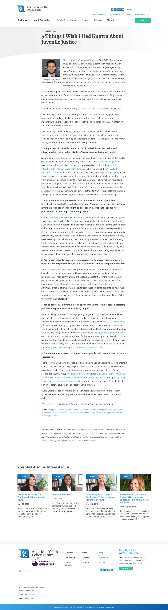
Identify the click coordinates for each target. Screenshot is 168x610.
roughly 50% (114, 276)
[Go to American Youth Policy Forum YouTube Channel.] (117, 9)
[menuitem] (101, 570)
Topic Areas (23, 20)
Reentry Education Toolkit (91, 347)
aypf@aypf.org (29, 598)
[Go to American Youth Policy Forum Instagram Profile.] (120, 9)
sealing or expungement (105, 332)
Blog (54, 31)
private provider (83, 217)
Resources (98, 20)
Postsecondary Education (84, 412)
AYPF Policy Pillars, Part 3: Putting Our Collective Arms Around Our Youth (100, 497)
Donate (143, 20)
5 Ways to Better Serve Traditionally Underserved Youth (31, 497)
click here (92, 441)
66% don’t (74, 187)
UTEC (111, 373)
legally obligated (109, 161)
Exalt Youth (102, 373)
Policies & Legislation (66, 20)
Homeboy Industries (78, 377)
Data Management (89, 409)
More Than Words (97, 377)
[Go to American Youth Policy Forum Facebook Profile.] (115, 9)
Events (84, 20)
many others (120, 377)
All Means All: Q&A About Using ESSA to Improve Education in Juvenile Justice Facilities (134, 498)
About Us (111, 20)
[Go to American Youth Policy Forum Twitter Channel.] (112, 9)
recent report (62, 158)
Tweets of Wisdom (61, 494)
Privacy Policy (95, 607)
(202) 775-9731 (29, 594)
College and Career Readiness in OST (64, 409)
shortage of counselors (68, 381)
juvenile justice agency (60, 217)
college (73, 314)
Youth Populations (42, 20)
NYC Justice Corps (58, 377)
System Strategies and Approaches (111, 412)
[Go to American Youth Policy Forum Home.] (32, 7)
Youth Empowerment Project (82, 373)
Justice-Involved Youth (62, 412)
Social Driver (110, 607)
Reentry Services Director (57, 347)
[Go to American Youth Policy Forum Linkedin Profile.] (123, 9)
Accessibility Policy (84, 607)
